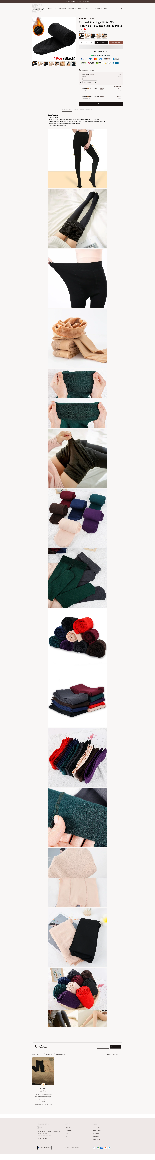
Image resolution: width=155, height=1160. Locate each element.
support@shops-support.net (44, 1135)
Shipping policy (96, 1133)
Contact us (68, 1127)
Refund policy (96, 1139)
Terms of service (97, 1130)
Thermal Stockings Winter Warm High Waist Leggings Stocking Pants (43, 1104)
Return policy (96, 1136)
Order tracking (68, 1130)
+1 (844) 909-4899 (42, 1133)
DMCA (66, 1136)
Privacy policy (96, 1127)
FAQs (66, 1133)
